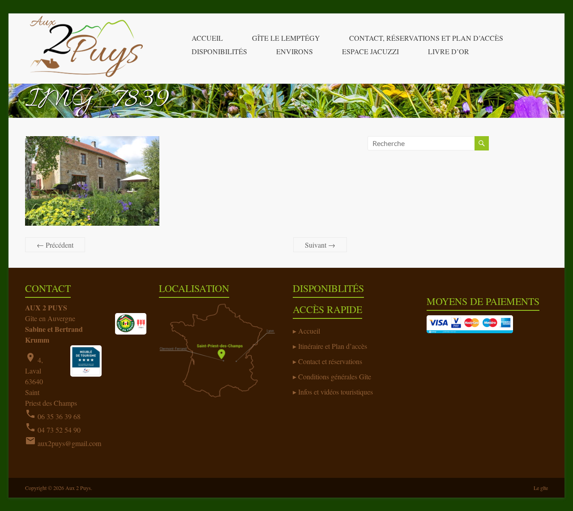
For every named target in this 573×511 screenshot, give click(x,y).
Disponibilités (219, 51)
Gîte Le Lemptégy (286, 38)
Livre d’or (448, 51)
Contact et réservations (330, 361)
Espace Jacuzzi (370, 51)
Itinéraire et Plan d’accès (332, 346)
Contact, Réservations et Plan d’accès (426, 38)
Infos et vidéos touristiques (335, 391)
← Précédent (55, 244)
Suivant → (320, 244)
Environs (294, 51)
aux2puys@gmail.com (69, 443)
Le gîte (541, 487)
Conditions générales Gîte (334, 376)
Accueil (207, 38)
